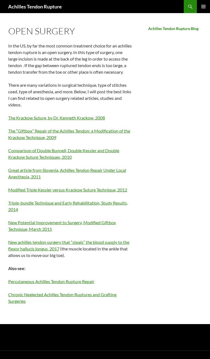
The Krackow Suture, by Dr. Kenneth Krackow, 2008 (56, 117)
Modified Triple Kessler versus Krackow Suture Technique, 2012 (67, 189)
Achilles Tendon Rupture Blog (173, 28)
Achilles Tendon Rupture (35, 7)
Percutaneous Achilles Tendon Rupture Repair (51, 281)
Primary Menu (203, 6)
